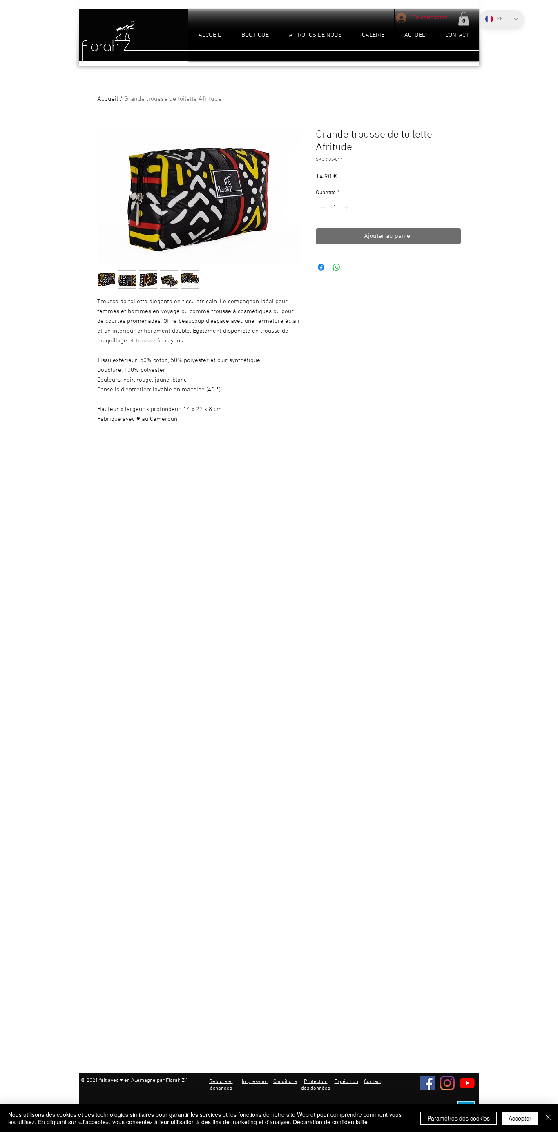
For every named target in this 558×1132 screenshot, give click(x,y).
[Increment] (347, 207)
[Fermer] (548, 1118)
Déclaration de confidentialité (330, 1122)
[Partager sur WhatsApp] (336, 267)
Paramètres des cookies (458, 1118)
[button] (463, 18)
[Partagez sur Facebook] (321, 267)
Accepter (520, 1118)
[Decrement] (322, 207)
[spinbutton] (334, 207)
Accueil (107, 99)
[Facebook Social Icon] (427, 1083)
